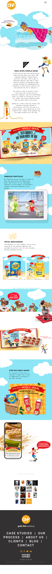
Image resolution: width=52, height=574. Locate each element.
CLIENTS (16, 541)
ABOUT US (35, 537)
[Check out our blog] (29, 501)
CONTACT (26, 545)
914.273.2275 (29, 559)
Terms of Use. (42, 562)
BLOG (34, 541)
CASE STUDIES (19, 533)
